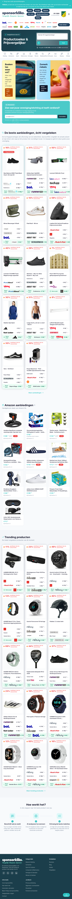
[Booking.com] (10, 22)
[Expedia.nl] (49, 22)
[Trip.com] (38, 22)
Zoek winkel (63, 24)
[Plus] (32, 27)
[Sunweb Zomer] (54, 22)
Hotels (30, 10)
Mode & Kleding (30, 862)
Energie (37, 10)
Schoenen (28, 864)
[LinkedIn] (16, 873)
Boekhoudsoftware (42, 14)
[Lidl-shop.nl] (21, 27)
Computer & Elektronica (32, 870)
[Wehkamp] (43, 22)
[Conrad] (49, 27)
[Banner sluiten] (70, 5)
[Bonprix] (43, 27)
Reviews (51, 862)
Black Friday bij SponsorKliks (10, 890)
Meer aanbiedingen (35, 393)
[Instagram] (12, 873)
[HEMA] (10, 27)
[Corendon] (26, 22)
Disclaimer (29, 888)
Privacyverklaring (31, 883)
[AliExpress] (38, 27)
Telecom (45, 10)
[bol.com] (4, 22)
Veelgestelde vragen (8, 893)
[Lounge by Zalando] (54, 27)
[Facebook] (3, 873)
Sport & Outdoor (30, 867)
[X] (7, 873)
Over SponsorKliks (7, 883)
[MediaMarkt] (21, 22)
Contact (4, 896)
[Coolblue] (15, 22)
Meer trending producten (35, 791)
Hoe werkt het (6, 885)
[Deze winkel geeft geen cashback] (45, 21)
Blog (50, 864)
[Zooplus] (15, 27)
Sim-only (30, 14)
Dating (38, 18)
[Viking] (32, 22)
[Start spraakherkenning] (38, 43)
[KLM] (26, 27)
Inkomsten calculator (8, 888)
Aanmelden (62, 116)
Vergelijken (52, 870)
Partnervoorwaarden (31, 890)
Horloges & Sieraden (31, 872)
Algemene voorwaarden (32, 885)
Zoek (63, 43)
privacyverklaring (24, 120)
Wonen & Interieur (31, 875)
